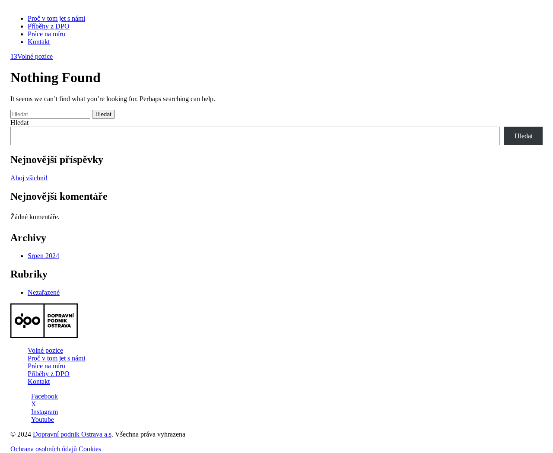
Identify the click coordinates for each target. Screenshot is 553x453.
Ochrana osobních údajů (43, 449)
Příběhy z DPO (49, 26)
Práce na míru (46, 34)
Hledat (19, 122)
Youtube (42, 419)
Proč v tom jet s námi (56, 18)
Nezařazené (44, 292)
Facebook (44, 396)
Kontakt (39, 41)
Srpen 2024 (43, 255)
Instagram (44, 411)
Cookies (90, 449)
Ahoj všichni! (29, 178)
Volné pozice (31, 56)
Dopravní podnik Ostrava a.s (72, 434)
